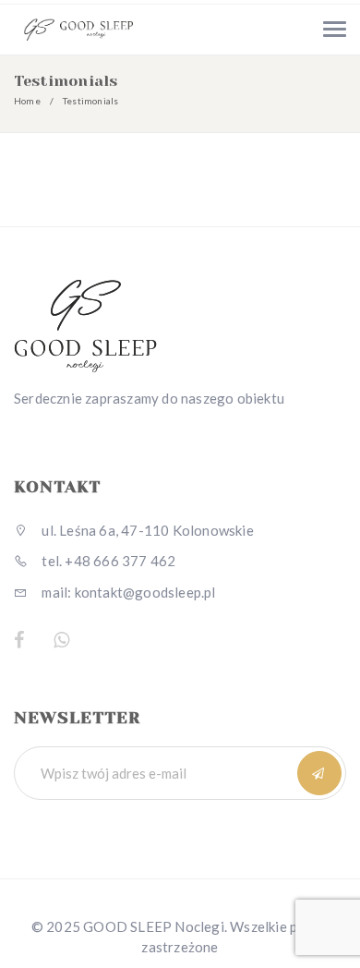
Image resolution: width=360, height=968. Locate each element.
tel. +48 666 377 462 (107, 560)
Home (27, 100)
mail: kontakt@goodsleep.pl (127, 592)
